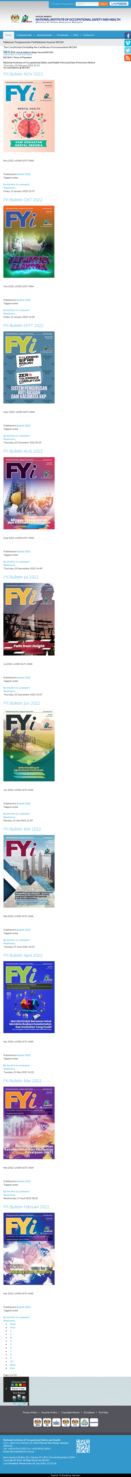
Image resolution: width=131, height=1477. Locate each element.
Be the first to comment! (16, 184)
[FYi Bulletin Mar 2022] (29, 1122)
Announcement (44, 35)
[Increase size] (14, 1400)
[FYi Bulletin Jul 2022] (29, 618)
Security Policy (49, 1412)
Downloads (62, 35)
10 (11, 1361)
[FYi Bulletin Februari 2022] (29, 1248)
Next (13, 1364)
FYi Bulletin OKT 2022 (22, 199)
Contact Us (88, 35)
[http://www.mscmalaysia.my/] (56, 1422)
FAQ (76, 35)
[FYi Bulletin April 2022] (29, 996)
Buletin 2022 (24, 174)
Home (9, 35)
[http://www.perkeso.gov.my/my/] (85, 1422)
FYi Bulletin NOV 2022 (23, 74)
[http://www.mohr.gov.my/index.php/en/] (66, 1422)
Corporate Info (24, 35)
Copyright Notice (70, 1412)
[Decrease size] (24, 1400)
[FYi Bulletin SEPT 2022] (29, 367)
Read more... (9, 187)
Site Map (103, 1412)
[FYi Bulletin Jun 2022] (29, 745)
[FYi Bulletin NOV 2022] (29, 115)
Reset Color (18, 1388)
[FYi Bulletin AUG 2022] (29, 492)
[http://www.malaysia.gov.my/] (38, 1422)
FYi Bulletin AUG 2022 (23, 451)
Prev (12, 1327)
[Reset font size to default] (19, 1400)
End (12, 1368)
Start (13, 1324)
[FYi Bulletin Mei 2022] (29, 871)
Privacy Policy (30, 1412)
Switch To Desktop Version (65, 1475)
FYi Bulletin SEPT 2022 (23, 325)
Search (103, 4)
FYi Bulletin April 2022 (22, 955)
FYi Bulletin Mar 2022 (22, 1080)
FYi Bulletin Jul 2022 (21, 577)
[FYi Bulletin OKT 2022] (29, 241)
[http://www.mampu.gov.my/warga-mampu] (94, 1422)
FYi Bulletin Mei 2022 (22, 829)
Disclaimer (89, 1412)
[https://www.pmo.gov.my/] (47, 1422)
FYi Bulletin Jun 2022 (21, 703)
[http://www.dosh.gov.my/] (75, 1422)
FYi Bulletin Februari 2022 (26, 1207)
